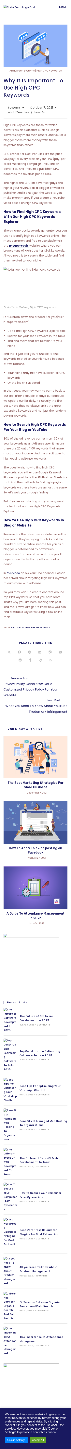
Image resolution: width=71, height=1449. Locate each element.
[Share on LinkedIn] (40, 652)
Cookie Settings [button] (16, 1440)
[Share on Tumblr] (30, 660)
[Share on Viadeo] (41, 660)
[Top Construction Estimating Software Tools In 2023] (10, 1055)
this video (13, 573)
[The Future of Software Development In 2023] (10, 1020)
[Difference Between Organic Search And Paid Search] (10, 1306)
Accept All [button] (38, 1440)
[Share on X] (9, 652)
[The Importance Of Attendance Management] (10, 1341)
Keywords (23, 627)
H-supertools (19, 246)
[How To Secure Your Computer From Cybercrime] (10, 1197)
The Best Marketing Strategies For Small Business (35, 785)
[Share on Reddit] (20, 660)
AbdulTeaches (18, 112)
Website (45, 627)
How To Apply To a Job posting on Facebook (35, 850)
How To (40, 112)
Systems (14, 108)
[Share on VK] (60, 652)
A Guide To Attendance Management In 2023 (35, 916)
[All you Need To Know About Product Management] (10, 1271)
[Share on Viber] (50, 652)
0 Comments (43, 1025)
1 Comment (42, 1276)
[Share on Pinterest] (30, 652)
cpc (13, 627)
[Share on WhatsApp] (51, 660)
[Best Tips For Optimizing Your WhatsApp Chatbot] (10, 1090)
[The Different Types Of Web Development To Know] (10, 1162)
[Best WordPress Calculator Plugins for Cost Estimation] (10, 1234)
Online (35, 627)
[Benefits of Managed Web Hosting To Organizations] (10, 1124)
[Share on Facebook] (19, 652)
